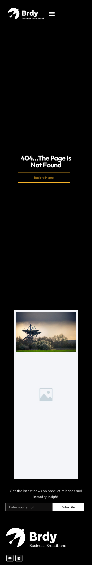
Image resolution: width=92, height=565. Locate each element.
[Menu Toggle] (51, 13)
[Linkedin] (18, 558)
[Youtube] (9, 558)
